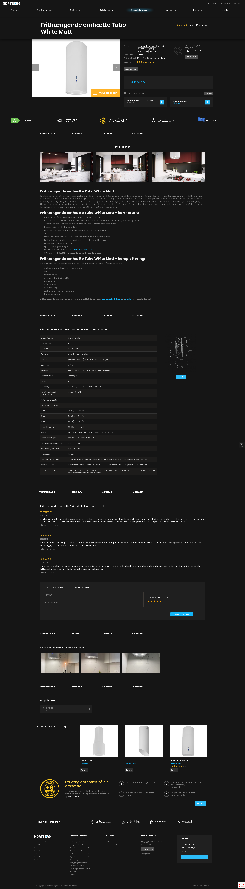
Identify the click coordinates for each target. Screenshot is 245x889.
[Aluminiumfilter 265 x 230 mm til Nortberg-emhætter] (162, 102)
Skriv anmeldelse (182, 614)
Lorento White (88, 760)
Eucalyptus (143, 48)
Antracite (161, 46)
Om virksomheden (45, 10)
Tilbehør (73, 872)
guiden (128, 299)
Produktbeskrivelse (47, 133)
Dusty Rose (143, 51)
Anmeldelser (107, 133)
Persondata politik (112, 845)
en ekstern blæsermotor (80, 250)
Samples (73, 875)
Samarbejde (225, 3)
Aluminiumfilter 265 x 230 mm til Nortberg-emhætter (141, 101)
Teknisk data (77, 133)
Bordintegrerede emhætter (80, 869)
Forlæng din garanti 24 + (118, 120)
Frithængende (24, 16)
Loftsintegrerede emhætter (80, 854)
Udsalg (225, 10)
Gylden (152, 51)
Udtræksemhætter (77, 866)
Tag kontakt (194, 857)
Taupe (153, 48)
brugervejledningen (112, 299)
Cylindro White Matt (180, 760)
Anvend (200, 803)
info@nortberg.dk (188, 847)
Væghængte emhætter (79, 845)
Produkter (15, 10)
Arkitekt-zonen (76, 10)
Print (181, 377)
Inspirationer (199, 10)
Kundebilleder (107, 93)
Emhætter (14, 16)
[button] (35, 67)
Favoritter (213, 3)
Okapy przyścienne (77, 860)
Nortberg (6, 16)
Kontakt (237, 3)
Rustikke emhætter (77, 851)
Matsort (143, 46)
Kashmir (152, 46)
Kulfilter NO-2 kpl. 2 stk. (180, 101)
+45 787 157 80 (195, 51)
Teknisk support (107, 10)
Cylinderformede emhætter (80, 857)
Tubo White (47, 709)
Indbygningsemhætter (78, 863)
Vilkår (107, 842)
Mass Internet (204, 886)
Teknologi (37, 854)
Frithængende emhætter (79, 842)
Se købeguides (131, 69)
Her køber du (170, 10)
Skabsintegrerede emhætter (80, 848)
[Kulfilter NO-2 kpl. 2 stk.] (207, 102)
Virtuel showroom (139, 10)
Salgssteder (148, 849)
